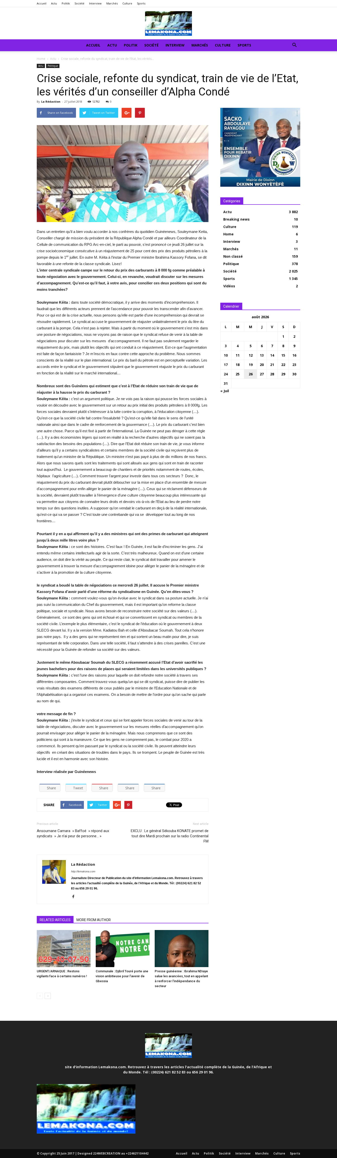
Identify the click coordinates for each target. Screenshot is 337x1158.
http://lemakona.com (83, 871)
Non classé (233, 256)
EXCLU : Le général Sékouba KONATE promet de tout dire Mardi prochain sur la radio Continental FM (169, 836)
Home (41, 59)
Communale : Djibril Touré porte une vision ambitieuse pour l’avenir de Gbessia (122, 976)
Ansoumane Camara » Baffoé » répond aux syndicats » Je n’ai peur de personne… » (73, 833)
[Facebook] (75, 897)
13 (262, 355)
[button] (294, 45)
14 (272, 355)
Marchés (112, 3)
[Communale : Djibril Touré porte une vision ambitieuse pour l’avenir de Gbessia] (123, 948)
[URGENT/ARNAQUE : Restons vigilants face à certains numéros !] (64, 948)
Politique (53, 66)
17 (226, 364)
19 (251, 364)
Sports (141, 3)
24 (226, 374)
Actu (54, 3)
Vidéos (229, 286)
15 (283, 355)
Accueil (41, 3)
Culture (127, 3)
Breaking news (236, 219)
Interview (95, 3)
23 (294, 364)
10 (226, 355)
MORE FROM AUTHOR (93, 920)
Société (79, 3)
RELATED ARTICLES (55, 920)
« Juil (224, 390)
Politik (66, 3)
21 (272, 364)
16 (294, 355)
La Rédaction (50, 101)
